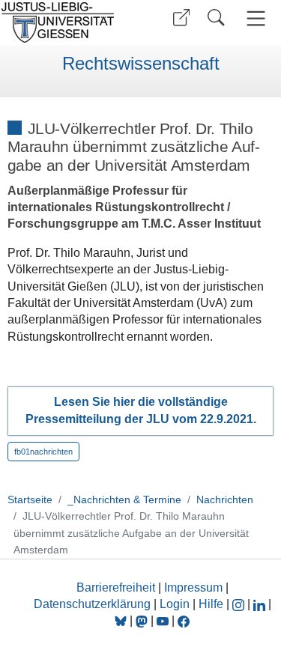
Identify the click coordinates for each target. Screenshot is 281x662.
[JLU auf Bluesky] (122, 620)
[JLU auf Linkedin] (260, 604)
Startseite (29, 499)
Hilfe (211, 604)
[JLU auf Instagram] (239, 604)
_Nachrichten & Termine (124, 499)
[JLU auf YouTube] (163, 620)
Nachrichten (224, 499)
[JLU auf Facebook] (184, 620)
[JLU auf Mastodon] (143, 620)
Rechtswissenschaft (141, 63)
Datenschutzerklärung (92, 604)
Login (176, 604)
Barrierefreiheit (115, 587)
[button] (181, 17)
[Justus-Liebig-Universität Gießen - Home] (68, 22)
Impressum (193, 587)
